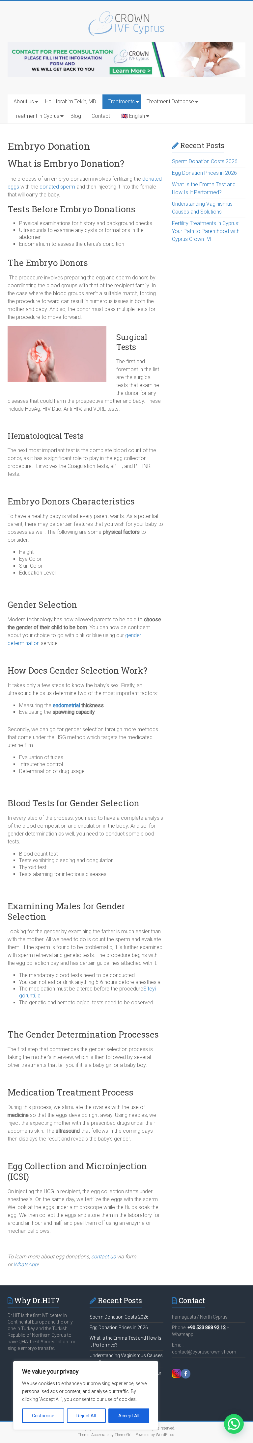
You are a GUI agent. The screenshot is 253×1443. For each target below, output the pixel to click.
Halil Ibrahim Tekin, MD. (71, 101)
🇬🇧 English (133, 116)
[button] (234, 1424)
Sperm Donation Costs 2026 (205, 161)
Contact (101, 116)
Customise (43, 1415)
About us (24, 101)
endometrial (66, 705)
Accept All (128, 1415)
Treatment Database (170, 101)
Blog (75, 116)
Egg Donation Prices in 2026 (204, 173)
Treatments (121, 101)
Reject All (86, 1415)
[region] (85, 1395)
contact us (103, 1256)
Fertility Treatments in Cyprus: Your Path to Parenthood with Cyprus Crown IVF (205, 231)
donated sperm (57, 187)
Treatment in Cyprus (36, 116)
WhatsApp (26, 1264)
